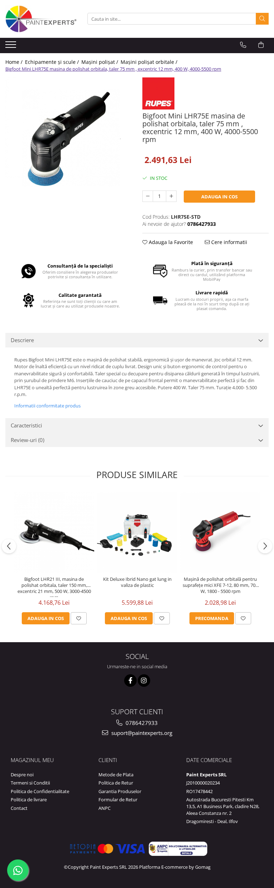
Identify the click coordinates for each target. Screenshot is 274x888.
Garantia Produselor (119, 791)
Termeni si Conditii (30, 783)
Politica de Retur (115, 783)
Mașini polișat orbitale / (150, 62)
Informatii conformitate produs (47, 405)
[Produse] (11, 46)
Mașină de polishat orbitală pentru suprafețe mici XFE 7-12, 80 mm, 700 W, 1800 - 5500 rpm (220, 585)
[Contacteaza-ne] (243, 45)
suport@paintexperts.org (141, 732)
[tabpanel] (68, 140)
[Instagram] (144, 680)
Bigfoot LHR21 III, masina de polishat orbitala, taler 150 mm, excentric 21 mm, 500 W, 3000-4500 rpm (54, 586)
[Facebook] (130, 680)
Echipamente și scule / (52, 62)
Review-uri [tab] (27, 439)
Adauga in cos (219, 196)
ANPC (104, 808)
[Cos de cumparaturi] (261, 45)
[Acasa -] (41, 18)
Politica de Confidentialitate (40, 791)
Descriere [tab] (22, 340)
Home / (14, 62)
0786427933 (141, 722)
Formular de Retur (117, 799)
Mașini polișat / (100, 62)
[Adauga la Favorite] (79, 618)
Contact (19, 808)
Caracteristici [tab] (26, 425)
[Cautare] (262, 19)
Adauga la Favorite (170, 242)
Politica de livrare (29, 799)
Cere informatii (228, 242)
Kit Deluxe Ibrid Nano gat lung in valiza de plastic (137, 582)
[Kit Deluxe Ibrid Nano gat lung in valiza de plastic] (137, 532)
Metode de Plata (115, 774)
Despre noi (22, 774)
